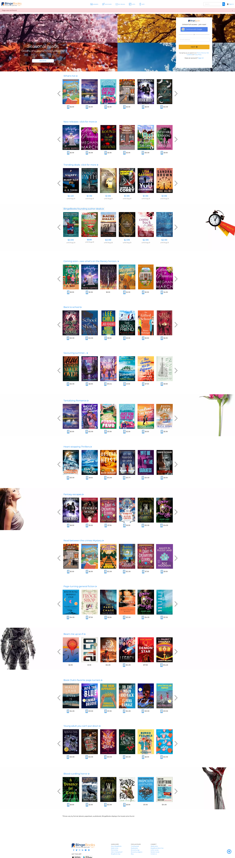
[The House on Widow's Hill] (89, 789)
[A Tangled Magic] (89, 510)
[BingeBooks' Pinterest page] (89, 850)
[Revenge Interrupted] (164, 462)
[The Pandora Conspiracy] (70, 462)
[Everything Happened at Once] (70, 649)
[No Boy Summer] (108, 368)
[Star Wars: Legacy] (127, 649)
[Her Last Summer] (127, 368)
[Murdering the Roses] (89, 224)
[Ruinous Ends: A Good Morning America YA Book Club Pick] (70, 741)
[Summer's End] (89, 368)
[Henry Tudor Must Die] (164, 510)
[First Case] (108, 224)
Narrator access (155, 852)
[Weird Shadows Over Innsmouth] (145, 789)
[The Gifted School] (145, 322)
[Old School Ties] (164, 322)
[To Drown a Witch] (127, 741)
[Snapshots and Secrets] (127, 277)
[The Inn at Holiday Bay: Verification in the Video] (127, 91)
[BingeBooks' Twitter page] (76, 850)
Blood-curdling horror (76, 773)
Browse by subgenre (136, 852)
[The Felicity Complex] (164, 649)
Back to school (72, 307)
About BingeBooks (116, 846)
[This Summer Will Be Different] (145, 368)
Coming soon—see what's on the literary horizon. (91, 261)
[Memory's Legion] (127, 180)
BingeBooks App (115, 854)
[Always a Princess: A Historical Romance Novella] (89, 137)
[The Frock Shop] (89, 602)
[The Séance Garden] (145, 510)
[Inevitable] (164, 224)
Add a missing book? (117, 852)
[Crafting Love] (164, 416)
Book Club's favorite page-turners (82, 680)
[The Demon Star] (145, 649)
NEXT (193, 47)
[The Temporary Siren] (89, 91)
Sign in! (201, 58)
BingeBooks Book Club (157, 848)
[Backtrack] (89, 462)
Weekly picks (154, 846)
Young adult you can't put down (81, 726)
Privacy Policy (197, 54)
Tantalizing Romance (75, 400)
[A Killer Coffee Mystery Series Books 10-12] (70, 224)
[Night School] (108, 322)
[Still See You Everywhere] (145, 180)
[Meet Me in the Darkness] (145, 462)
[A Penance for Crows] (70, 789)
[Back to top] (229, 851)
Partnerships (114, 850)
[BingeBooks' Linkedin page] (82, 850)
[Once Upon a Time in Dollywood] (145, 695)
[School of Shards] (89, 322)
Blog (132, 854)
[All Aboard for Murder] (108, 556)
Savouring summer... (75, 353)
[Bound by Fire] (108, 277)
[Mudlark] (164, 602)
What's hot (70, 76)
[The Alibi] (164, 180)
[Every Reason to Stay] (164, 741)
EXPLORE (43, 61)
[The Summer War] (164, 368)
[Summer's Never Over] (70, 368)
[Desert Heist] (108, 462)
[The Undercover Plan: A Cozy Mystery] (145, 277)
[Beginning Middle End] (70, 602)
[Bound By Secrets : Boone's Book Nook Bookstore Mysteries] (70, 91)
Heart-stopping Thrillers (77, 446)
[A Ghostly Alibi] (70, 137)
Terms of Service (201, 53)
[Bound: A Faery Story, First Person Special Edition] (108, 137)
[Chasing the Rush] (145, 416)
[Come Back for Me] (145, 224)
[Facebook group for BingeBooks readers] (73, 850)
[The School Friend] (127, 322)
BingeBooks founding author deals (83, 208)
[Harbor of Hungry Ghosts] (127, 510)
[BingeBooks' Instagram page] (79, 850)
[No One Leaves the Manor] (89, 741)
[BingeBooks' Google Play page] (88, 857)
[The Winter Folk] (127, 789)
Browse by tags (135, 850)
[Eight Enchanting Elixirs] (108, 510)
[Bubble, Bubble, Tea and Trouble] (127, 556)
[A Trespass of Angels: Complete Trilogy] (164, 91)
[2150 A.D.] (89, 649)
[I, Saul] (108, 180)
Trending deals (135, 846)
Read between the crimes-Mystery (83, 540)
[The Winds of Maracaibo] (127, 602)
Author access (155, 850)
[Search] (223, 4)
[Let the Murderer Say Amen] (127, 462)
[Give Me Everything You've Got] (164, 789)
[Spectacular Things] (164, 695)
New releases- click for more (79, 121)
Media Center (114, 848)
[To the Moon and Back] (127, 695)
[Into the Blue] (89, 695)
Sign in (231, 4)
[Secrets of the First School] (70, 322)
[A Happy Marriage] (70, 180)
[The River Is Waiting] (70, 695)
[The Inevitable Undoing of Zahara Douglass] (164, 137)
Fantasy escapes (73, 494)
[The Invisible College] (127, 224)
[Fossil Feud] (108, 416)
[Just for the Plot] (108, 91)
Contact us (154, 854)
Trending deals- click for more (80, 164)
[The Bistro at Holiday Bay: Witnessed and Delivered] (127, 137)
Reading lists (134, 848)
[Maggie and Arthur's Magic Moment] (89, 416)
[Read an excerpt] (68, 107)
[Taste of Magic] (70, 277)
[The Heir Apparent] (108, 695)
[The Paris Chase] (108, 602)
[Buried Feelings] (145, 741)
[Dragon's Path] (89, 180)
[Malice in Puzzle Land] (164, 556)
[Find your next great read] (23, 4)
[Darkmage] (145, 91)
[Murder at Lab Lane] (145, 137)
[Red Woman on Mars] (108, 649)
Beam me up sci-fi (74, 634)
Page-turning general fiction (79, 586)
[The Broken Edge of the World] (108, 741)
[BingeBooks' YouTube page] (85, 850)
